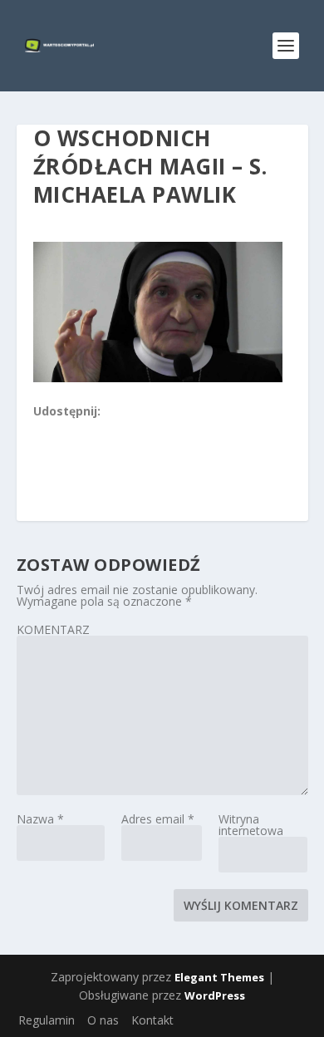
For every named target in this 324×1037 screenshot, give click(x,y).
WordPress (214, 995)
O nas (103, 1020)
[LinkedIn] (113, 431)
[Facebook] (40, 431)
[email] (132, 431)
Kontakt (152, 1020)
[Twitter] (77, 431)
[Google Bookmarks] (95, 431)
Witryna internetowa (250, 824)
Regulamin (46, 1020)
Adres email (157, 819)
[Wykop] (59, 431)
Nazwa (40, 819)
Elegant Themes (219, 977)
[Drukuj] (150, 431)
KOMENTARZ (53, 629)
